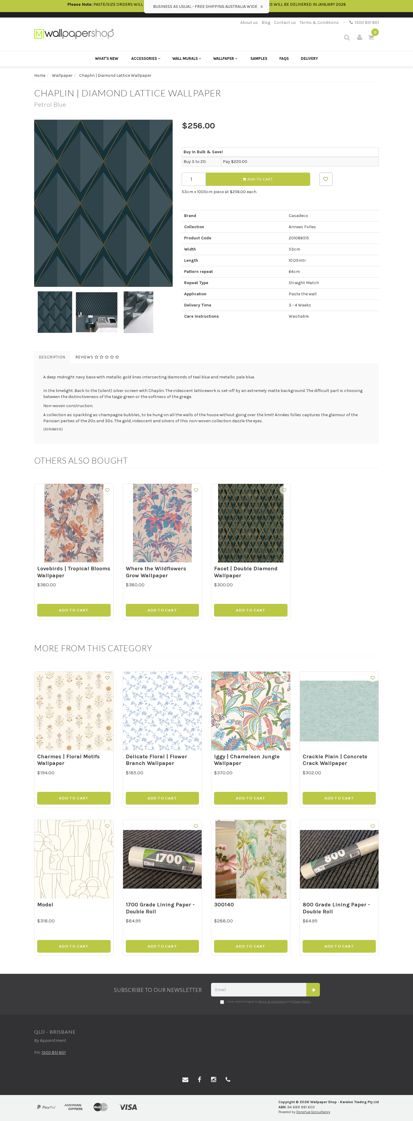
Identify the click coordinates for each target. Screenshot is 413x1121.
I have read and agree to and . (268, 1001)
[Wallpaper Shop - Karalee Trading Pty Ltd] (74, 33)
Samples (258, 58)
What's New (106, 58)
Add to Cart (259, 179)
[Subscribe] (313, 989)
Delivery (309, 58)
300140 (224, 904)
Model (45, 904)
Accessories (144, 58)
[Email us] (185, 1080)
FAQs (284, 58)
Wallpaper (224, 58)
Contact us (285, 22)
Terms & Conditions (319, 22)
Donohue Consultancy (313, 1112)
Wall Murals (185, 58)
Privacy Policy (301, 1001)
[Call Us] (228, 1080)
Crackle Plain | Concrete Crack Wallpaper (335, 760)
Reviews (85, 357)
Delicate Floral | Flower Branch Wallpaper (156, 760)
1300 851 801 (366, 22)
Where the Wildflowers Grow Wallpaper (156, 572)
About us (249, 22)
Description (52, 357)
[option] (103, 203)
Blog (266, 22)
